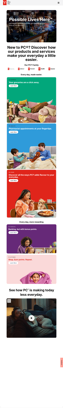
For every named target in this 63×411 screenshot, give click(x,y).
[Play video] (31, 318)
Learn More (13, 232)
